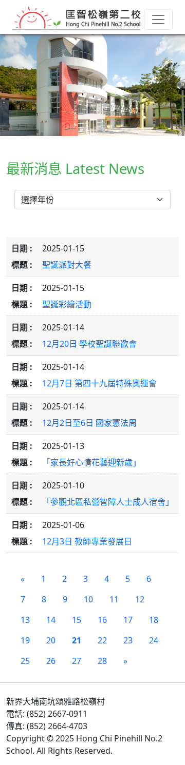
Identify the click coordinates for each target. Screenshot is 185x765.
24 (153, 640)
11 (114, 599)
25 (25, 660)
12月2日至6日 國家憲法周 (89, 422)
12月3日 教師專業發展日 (87, 541)
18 (153, 619)
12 (139, 599)
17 (128, 619)
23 (128, 640)
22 (102, 640)
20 (50, 640)
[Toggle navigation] (158, 19)
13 (25, 619)
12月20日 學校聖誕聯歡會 (89, 343)
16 (102, 619)
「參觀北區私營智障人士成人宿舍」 (108, 501)
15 (76, 619)
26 (50, 660)
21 (76, 640)
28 (102, 660)
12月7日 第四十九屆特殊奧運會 (99, 383)
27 (76, 660)
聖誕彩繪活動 (66, 304)
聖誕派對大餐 (66, 264)
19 (25, 640)
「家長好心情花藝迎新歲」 (91, 462)
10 (88, 599)
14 (50, 619)
